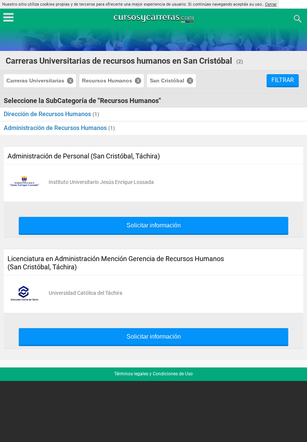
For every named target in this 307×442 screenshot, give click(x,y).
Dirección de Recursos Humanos (48, 114)
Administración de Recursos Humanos (56, 127)
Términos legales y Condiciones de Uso (153, 373)
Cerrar (271, 4)
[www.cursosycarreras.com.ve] (154, 18)
